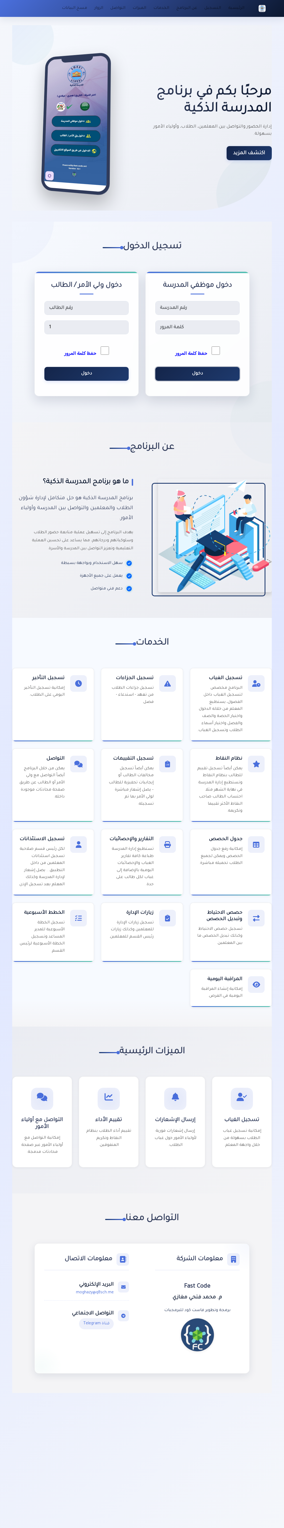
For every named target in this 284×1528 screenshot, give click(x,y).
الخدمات (161, 8)
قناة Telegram (96, 1324)
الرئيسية (236, 8)
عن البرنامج (186, 8)
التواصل (117, 8)
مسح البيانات (74, 8)
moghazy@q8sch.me (95, 1293)
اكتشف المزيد (249, 153)
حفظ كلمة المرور (193, 354)
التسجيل (212, 8)
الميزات (139, 8)
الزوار (98, 8)
